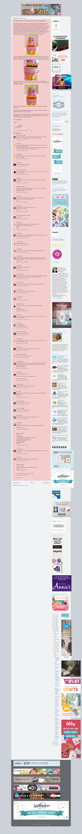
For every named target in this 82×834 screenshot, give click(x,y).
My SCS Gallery (55, 262)
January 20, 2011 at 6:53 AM (22, 319)
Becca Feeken (56, 113)
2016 (55, 621)
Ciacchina (18, 449)
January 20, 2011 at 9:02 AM (22, 343)
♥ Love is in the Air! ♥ (56, 697)
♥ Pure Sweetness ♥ (56, 664)
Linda (17, 265)
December (57, 631)
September (57, 639)
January (56, 654)
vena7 (17, 248)
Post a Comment (18, 477)
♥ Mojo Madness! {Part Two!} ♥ (56, 728)
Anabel (17, 205)
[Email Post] (31, 130)
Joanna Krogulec (55, 114)
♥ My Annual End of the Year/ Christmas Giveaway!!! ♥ (62, 356)
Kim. (17, 391)
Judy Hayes (54, 115)
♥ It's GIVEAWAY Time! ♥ (62, 410)
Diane (17, 314)
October (56, 636)
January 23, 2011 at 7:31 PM (22, 445)
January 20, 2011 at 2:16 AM (22, 278)
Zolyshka (18, 384)
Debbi (17, 222)
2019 (55, 616)
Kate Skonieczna (61, 115)
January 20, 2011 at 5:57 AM (22, 300)
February (56, 652)
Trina (17, 457)
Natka (17, 178)
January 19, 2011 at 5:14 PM (22, 182)
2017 (55, 619)
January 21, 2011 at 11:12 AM (22, 404)
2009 (55, 743)
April (56, 648)
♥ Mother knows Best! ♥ (56, 703)
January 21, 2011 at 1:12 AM (22, 380)
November (57, 633)
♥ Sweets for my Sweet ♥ (56, 710)
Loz (17, 143)
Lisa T (17, 233)
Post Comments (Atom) (24, 485)
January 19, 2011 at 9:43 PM (22, 252)
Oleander (18, 361)
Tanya (17, 347)
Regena (18, 415)
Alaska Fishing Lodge (29, 473)
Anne (17, 196)
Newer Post (16, 482)
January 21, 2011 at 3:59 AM (22, 387)
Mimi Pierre (18, 433)
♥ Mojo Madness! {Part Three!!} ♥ (56, 723)
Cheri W (18, 338)
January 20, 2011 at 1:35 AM (22, 270)
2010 (55, 741)
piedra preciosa (19, 331)
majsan (18, 422)
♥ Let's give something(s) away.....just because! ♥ (62, 418)
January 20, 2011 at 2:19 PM (22, 368)
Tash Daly (18, 274)
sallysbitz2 (18, 303)
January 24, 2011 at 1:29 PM (22, 460)
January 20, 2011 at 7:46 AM (22, 327)
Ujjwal (17, 372)
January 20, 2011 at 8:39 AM (22, 334)
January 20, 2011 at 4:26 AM (22, 292)
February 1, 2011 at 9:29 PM (22, 475)
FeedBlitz (59, 130)
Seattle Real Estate (20, 473)
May (56, 647)
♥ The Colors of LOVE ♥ (56, 699)
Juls (17, 162)
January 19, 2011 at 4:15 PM (22, 139)
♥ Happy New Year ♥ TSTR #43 (56, 738)
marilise (18, 289)
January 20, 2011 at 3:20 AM (22, 285)
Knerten (18, 296)
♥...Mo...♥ (18, 241)
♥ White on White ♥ (56, 719)
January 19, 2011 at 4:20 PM (22, 150)
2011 (55, 629)
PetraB (17, 154)
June (56, 645)
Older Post (46, 482)
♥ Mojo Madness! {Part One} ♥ (56, 733)
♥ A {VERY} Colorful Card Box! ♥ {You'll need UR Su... (56, 679)
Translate (62, 96)
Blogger (48, 824)
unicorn (18, 282)
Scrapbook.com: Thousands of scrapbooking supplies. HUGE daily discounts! (59, 190)
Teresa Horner (63, 114)
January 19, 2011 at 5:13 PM (22, 174)
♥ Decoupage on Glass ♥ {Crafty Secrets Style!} (62, 427)
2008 (55, 745)
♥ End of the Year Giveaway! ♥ (61, 401)
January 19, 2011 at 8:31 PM (22, 245)
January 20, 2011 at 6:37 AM (22, 310)
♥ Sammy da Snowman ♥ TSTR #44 (56, 715)
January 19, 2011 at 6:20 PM (22, 218)
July (56, 643)
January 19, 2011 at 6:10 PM (22, 211)
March (56, 650)
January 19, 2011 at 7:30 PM (22, 229)
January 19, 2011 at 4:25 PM (22, 158)
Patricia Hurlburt (20, 169)
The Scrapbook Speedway (22, 215)
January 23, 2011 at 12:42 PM (22, 429)
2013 (55, 626)
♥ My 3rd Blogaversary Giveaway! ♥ (62, 383)
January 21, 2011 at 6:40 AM (22, 397)
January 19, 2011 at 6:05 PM (22, 201)
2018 (55, 617)
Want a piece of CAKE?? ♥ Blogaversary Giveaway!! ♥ (62, 366)
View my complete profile (57, 298)
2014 (55, 624)
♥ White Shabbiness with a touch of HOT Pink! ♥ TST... (56, 691)
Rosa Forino (19, 401)
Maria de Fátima (19, 354)
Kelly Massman (19, 135)
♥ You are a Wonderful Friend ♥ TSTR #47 (56, 659)
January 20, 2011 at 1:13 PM (22, 357)
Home (31, 482)
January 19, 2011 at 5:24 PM (22, 192)
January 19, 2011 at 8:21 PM (22, 237)
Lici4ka (18, 323)
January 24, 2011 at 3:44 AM (22, 453)
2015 (55, 622)
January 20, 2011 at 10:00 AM (22, 350)
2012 (55, 627)
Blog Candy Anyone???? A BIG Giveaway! (62, 392)
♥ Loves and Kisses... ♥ (56, 668)
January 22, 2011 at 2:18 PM (22, 418)
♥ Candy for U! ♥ (60, 374)
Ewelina (53, 116)
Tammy (17, 256)
